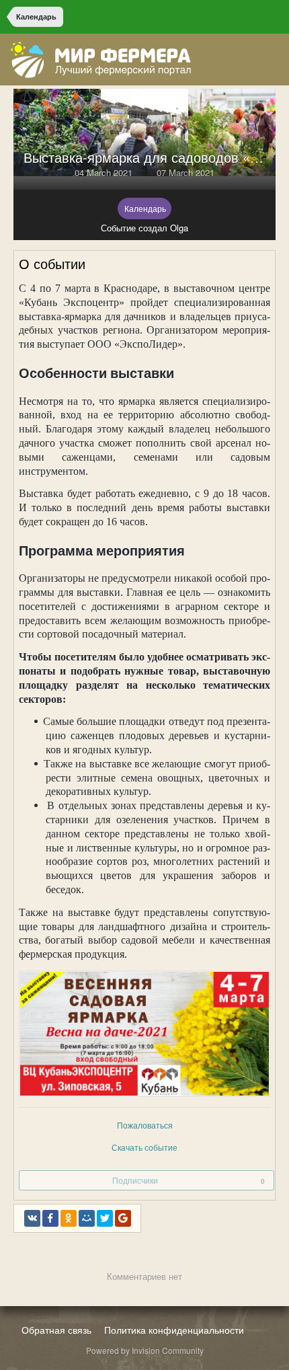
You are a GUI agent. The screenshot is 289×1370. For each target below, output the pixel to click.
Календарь (145, 208)
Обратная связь (56, 1329)
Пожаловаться (145, 1125)
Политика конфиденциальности (174, 1329)
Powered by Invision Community (145, 1350)
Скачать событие (144, 1147)
